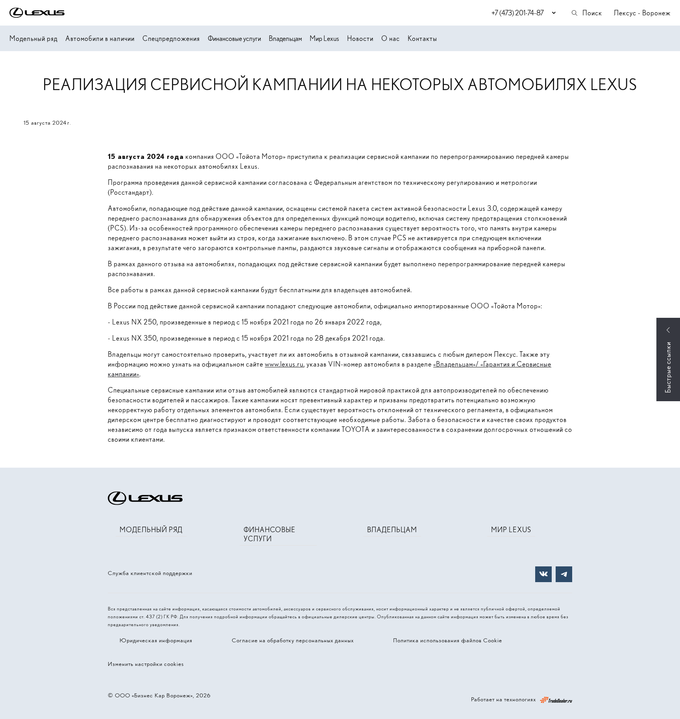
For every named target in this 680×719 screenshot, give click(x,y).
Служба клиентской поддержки (150, 573)
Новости (360, 38)
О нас (390, 38)
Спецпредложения (171, 38)
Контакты (422, 38)
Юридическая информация (156, 640)
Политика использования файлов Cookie (447, 640)
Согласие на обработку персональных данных (293, 640)
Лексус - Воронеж (642, 13)
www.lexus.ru (284, 364)
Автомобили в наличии (100, 38)
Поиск (592, 13)
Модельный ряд (33, 38)
